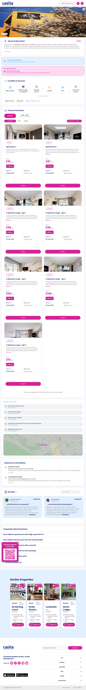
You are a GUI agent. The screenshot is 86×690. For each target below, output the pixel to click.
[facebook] (11, 663)
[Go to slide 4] (43, 34)
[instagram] (15, 663)
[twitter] (19, 663)
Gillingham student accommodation (25, 44)
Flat (19, 121)
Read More (32, 514)
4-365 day (10, 166)
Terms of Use (66, 687)
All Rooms (10, 121)
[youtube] (26, 663)
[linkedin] (23, 663)
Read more (48, 154)
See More (12, 472)
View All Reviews (66, 492)
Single (26, 121)
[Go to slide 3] (42, 34)
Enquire (23, 185)
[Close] (18, 542)
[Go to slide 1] (39, 34)
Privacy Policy (77, 687)
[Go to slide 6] (46, 34)
